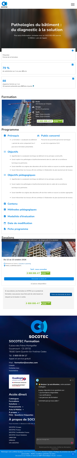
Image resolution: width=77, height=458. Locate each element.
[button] (38, 204)
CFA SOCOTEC (14, 443)
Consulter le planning (24, 263)
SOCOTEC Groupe (15, 427)
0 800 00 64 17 (20, 355)
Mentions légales (47, 452)
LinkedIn (12, 365)
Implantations (13, 371)
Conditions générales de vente (45, 454)
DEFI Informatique (45, 456)
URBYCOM (12, 438)
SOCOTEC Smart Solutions (18, 435)
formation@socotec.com (26, 362)
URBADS (12, 440)
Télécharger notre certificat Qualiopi (12, 452)
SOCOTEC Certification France (19, 432)
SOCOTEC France (15, 430)
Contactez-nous (14, 368)
